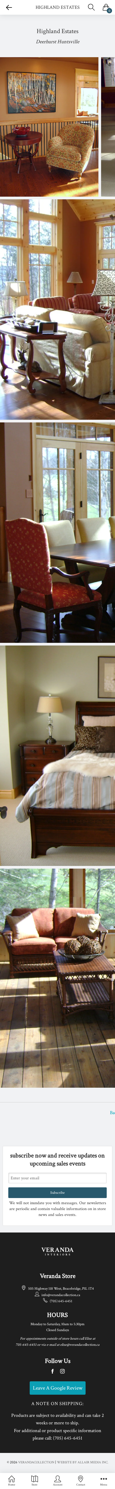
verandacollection (36, 1462)
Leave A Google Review (57, 1388)
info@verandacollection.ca (60, 1295)
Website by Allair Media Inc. (82, 1462)
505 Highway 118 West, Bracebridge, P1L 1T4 (61, 1288)
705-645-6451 (26, 1344)
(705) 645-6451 (61, 1301)
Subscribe (57, 1192)
